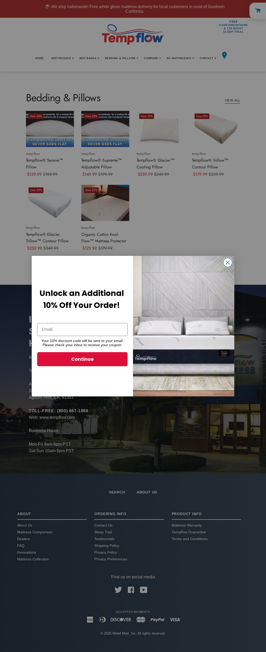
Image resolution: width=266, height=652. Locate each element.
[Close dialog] (227, 262)
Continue (82, 359)
